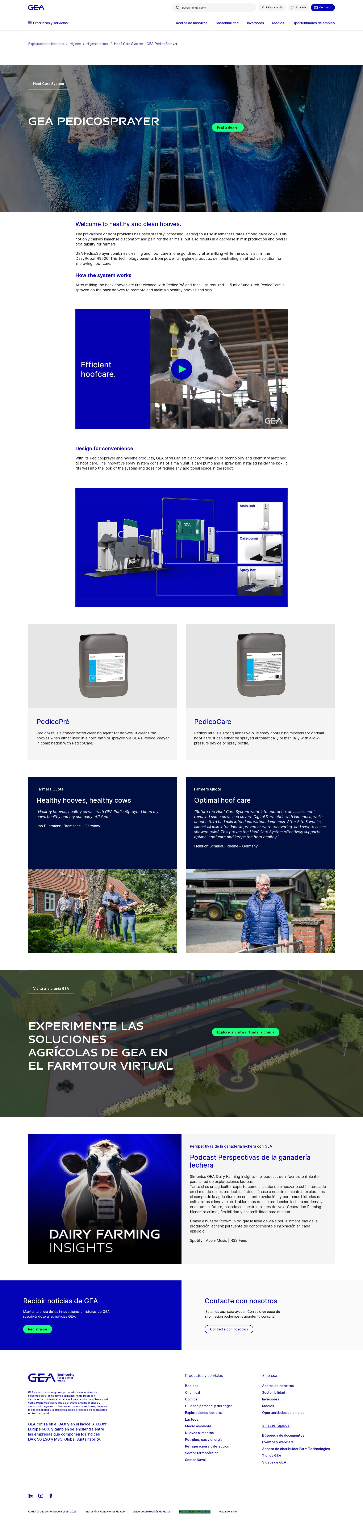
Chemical (192, 1392)
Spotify (196, 1240)
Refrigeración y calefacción (207, 1446)
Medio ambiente (198, 1426)
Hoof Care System (48, 84)
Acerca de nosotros (278, 1386)
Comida (191, 1399)
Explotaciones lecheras (46, 44)
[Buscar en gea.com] (177, 7)
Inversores (270, 1399)
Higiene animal (97, 44)
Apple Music (216, 1240)
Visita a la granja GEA (51, 988)
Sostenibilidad (273, 1392)
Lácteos (191, 1419)
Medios (268, 1406)
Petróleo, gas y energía (203, 1439)
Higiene (75, 44)
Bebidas (191, 1386)
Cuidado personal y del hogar (208, 1406)
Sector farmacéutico (201, 1453)
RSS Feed (238, 1240)
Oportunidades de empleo (283, 1413)
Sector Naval (195, 1460)
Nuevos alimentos (199, 1433)
